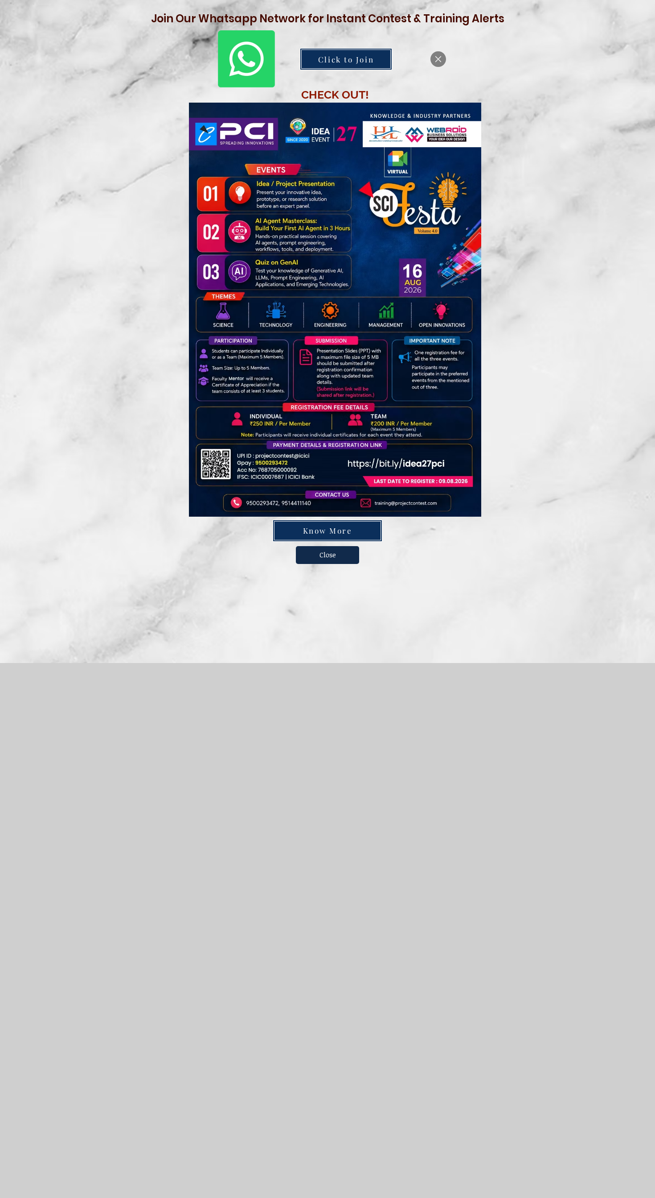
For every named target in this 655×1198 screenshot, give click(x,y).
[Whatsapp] (246, 58)
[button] (438, 59)
